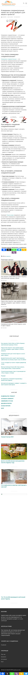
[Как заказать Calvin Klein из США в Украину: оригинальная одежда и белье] (14, 268)
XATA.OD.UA (18, 632)
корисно (8, 256)
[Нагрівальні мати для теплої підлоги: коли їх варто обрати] (14, 316)
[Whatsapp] (14, 250)
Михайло (4, 17)
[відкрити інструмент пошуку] (23, 3)
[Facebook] (4, 250)
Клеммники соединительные (9, 59)
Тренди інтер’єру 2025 (7, 437)
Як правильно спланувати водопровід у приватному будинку (11, 379)
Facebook (3, 645)
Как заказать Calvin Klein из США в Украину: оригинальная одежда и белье (14, 277)
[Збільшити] (24, 118)
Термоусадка (10, 215)
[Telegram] (19, 250)
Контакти (3, 656)
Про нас (3, 654)
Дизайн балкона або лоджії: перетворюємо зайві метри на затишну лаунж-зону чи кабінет (13, 358)
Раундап (3, 375)
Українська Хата (17, 669)
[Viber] (14, 252)
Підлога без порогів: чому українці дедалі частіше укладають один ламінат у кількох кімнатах (13, 303)
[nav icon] (26, 3)
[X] (9, 250)
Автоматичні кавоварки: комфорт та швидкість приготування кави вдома (14, 383)
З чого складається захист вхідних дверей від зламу (13, 363)
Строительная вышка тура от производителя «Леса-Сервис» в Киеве (13, 372)
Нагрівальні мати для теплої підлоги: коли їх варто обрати (13, 354)
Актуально (4, 659)
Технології (17, 17)
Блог (2, 661)
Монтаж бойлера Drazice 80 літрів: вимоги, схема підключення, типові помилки (12, 367)
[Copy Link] (24, 250)
